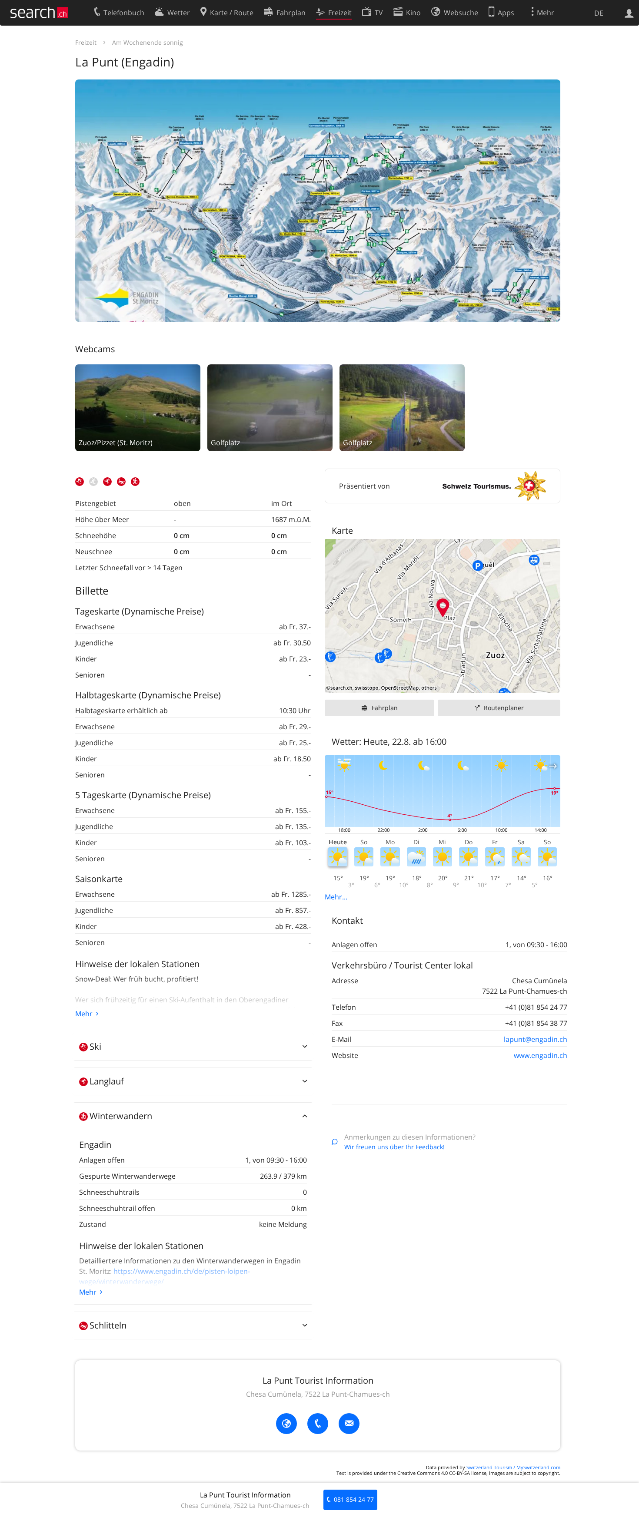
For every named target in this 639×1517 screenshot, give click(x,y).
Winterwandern (121, 1116)
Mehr (84, 1013)
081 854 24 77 (354, 1499)
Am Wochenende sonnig (147, 42)
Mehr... (336, 897)
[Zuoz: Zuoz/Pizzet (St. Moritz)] (137, 407)
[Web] (286, 1423)
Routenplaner (504, 708)
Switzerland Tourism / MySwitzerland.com (513, 1467)
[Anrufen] (317, 1423)
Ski (95, 1046)
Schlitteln (108, 1325)
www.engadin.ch (540, 1055)
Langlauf (107, 1081)
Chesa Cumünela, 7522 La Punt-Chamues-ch (318, 1394)
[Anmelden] (629, 12)
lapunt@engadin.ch (535, 1039)
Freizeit (86, 42)
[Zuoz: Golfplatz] (270, 407)
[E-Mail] (349, 1423)
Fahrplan (385, 708)
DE (598, 13)
